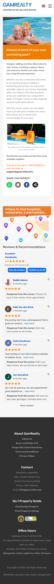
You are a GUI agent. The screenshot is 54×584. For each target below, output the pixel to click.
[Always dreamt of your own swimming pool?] (27, 31)
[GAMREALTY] (17, 5)
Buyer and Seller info (27, 443)
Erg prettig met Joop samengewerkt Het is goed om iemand (26, 322)
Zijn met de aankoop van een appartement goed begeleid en (26, 390)
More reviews (27, 405)
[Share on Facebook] (27, 185)
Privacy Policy (27, 456)
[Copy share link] (18, 185)
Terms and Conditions (27, 451)
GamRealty (11, 257)
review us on (35, 270)
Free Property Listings (27, 511)
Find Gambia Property (27, 506)
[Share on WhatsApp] (9, 185)
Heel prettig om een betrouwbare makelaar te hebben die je (26, 356)
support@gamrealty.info (19, 171)
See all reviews (17, 270)
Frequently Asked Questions (27, 447)
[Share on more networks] (35, 185)
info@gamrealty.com (30, 489)
